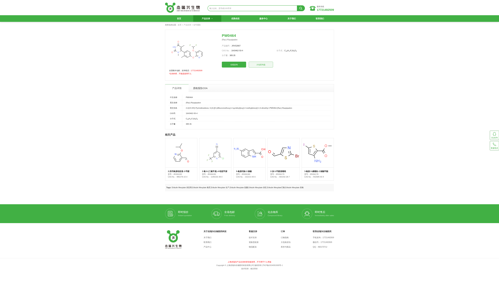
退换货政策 (254, 242)
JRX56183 (177, 174)
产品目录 (206, 18)
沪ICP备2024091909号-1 (272, 265)
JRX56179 (280, 174)
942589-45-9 (318, 177)
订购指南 (285, 237)
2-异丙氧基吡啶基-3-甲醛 (178, 171)
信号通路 (197, 25)
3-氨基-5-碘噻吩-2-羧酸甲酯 (316, 171)
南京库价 (254, 269)
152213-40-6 (250, 177)
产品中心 (207, 247)
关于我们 (292, 18)
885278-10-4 (182, 177)
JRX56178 (314, 174)
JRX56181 (212, 174)
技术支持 (253, 237)
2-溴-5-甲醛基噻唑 (278, 171)
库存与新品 (286, 247)
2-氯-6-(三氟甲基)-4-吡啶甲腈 (214, 171)
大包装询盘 (260, 65)
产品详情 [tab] (177, 88)
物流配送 (253, 247)
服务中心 (263, 18)
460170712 (322, 247)
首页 (179, 18)
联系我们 (320, 18)
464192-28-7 (284, 177)
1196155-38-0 (216, 177)
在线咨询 (234, 65)
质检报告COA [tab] (200, 88)
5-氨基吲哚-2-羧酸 (244, 171)
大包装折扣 (286, 242)
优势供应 (235, 18)
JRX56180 (246, 174)
